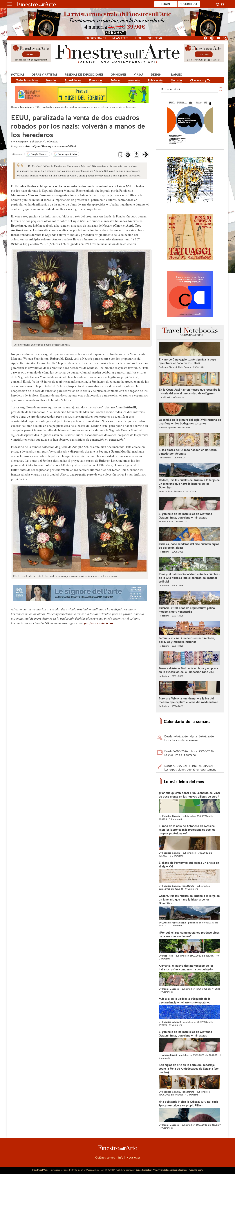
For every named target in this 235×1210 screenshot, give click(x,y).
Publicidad (154, 38)
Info (138, 38)
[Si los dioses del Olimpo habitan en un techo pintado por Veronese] (189, 440)
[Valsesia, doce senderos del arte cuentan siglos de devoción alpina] (189, 534)
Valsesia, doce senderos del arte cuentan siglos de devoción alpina (189, 546)
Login (165, 4)
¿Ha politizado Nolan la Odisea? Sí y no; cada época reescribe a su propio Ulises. (188, 1103)
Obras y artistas (44, 74)
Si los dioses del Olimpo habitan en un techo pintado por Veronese (188, 451)
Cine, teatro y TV (200, 80)
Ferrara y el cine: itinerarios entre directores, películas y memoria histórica (187, 640)
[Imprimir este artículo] (127, 155)
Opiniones (118, 74)
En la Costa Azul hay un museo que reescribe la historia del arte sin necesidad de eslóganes (189, 391)
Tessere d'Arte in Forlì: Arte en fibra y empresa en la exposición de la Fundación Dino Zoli (188, 670)
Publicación (155, 80)
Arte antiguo (33, 146)
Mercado (176, 80)
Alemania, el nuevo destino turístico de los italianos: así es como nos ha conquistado (186, 967)
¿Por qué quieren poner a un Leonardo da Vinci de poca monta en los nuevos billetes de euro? (189, 794)
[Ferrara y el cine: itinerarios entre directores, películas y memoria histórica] (189, 628)
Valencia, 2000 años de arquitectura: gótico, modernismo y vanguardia (187, 610)
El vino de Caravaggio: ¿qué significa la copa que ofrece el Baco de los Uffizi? (187, 361)
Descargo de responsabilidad (59, 146)
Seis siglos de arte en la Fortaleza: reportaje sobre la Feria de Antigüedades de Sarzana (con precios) (189, 1068)
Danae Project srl (143, 1170)
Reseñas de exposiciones (84, 74)
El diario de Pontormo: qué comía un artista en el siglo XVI (189, 864)
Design (156, 74)
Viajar (139, 74)
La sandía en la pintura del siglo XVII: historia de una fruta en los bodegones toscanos (190, 421)
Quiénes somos (95, 38)
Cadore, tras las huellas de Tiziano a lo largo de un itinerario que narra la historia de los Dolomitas (189, 483)
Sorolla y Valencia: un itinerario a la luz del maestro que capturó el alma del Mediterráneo (188, 700)
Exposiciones (73, 80)
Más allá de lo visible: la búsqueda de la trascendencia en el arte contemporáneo (184, 1000)
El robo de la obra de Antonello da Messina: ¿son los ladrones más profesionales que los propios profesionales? (187, 829)
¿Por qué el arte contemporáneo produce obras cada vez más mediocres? (189, 934)
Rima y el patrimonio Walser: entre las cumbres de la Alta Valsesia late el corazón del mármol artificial (189, 577)
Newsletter (120, 38)
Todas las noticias (27, 80)
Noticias (17, 74)
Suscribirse (189, 4)
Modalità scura (196, 1170)
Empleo (176, 74)
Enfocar (115, 80)
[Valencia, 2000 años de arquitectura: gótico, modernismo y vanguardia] (189, 598)
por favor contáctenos (98, 623)
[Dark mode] (145, 156)
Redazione (22, 141)
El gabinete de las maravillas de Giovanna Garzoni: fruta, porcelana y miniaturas (185, 515)
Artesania (134, 80)
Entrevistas (95, 80)
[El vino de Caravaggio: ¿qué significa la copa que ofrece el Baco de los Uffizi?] (189, 349)
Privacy (156, 1170)
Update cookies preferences (174, 1170)
